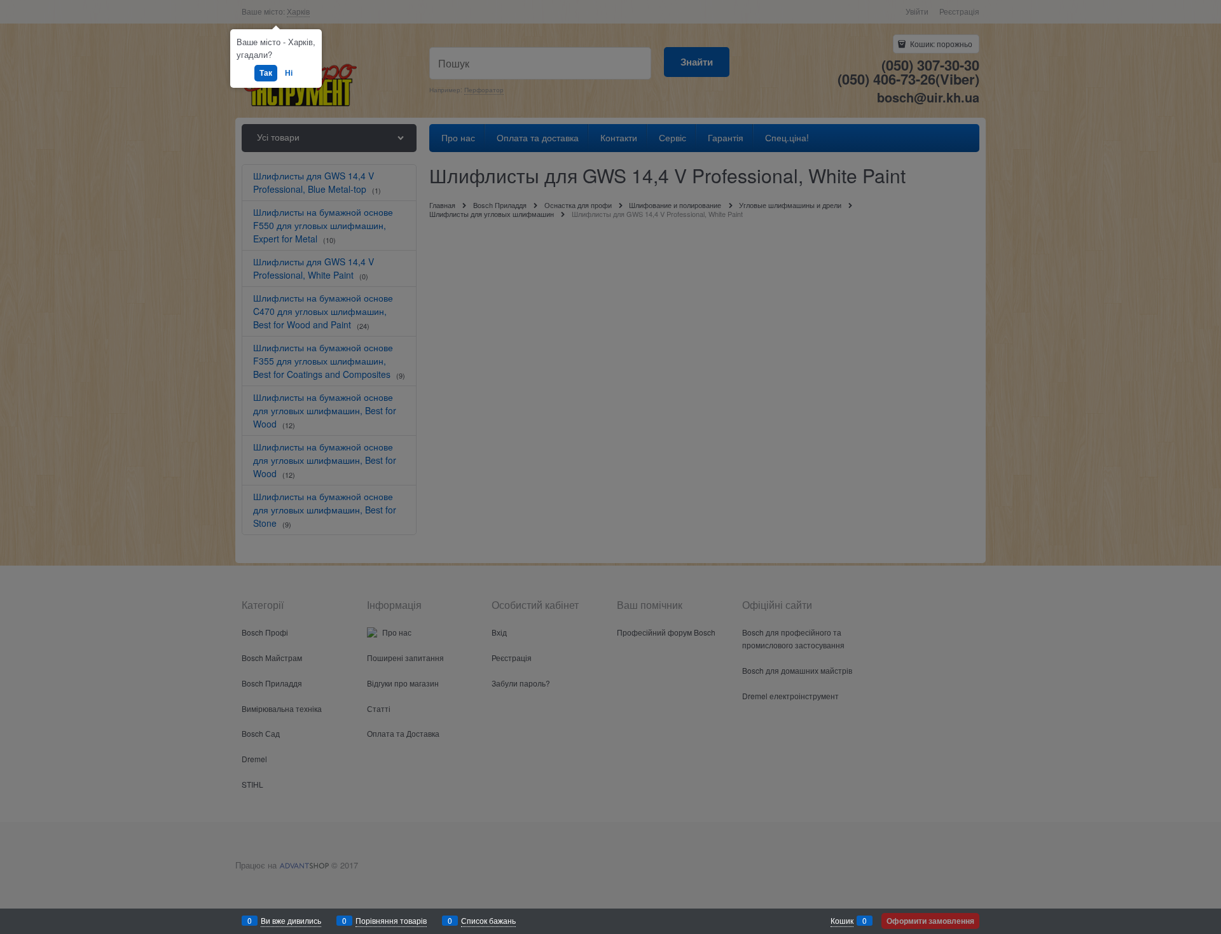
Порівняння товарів (391, 920)
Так (265, 72)
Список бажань (488, 920)
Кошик (842, 920)
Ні (289, 72)
